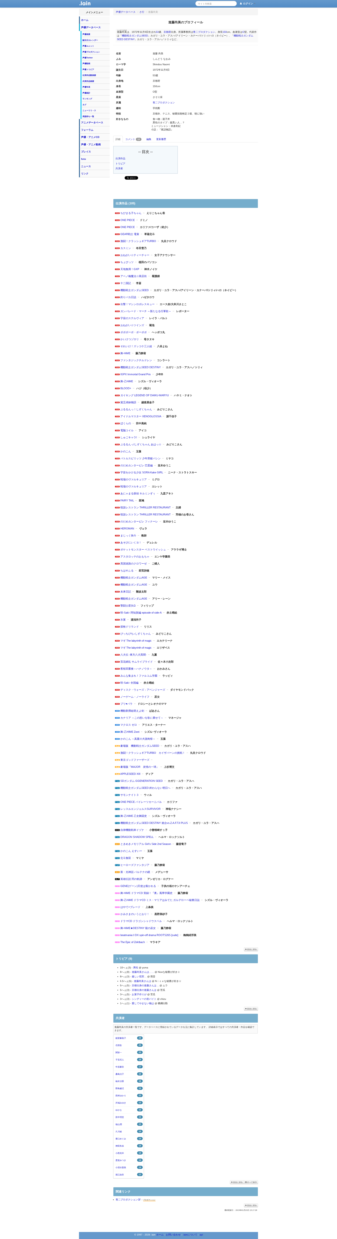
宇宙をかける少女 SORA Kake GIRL (141, 472)
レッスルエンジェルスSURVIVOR (140, 808)
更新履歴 (161, 139)
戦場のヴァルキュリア (133, 479)
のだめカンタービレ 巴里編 (136, 465)
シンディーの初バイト (144, 999)
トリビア (120, 163)
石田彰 (128, 1045)
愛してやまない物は (143, 1003)
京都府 (167, 31)
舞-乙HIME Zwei (129, 731)
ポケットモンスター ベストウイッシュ (143, 549)
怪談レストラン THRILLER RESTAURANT (145, 507)
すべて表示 (252, 1182)
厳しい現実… (139, 976)
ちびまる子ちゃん (130, 213)
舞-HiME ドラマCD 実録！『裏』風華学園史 (146, 892)
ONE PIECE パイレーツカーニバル (141, 801)
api (201, 1234)
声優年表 (86, 87)
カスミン (125, 248)
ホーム (84, 20)
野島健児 (128, 1088)
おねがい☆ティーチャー (134, 255)
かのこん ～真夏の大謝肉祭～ (137, 738)
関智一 (128, 1052)
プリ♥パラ (126, 703)
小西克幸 (128, 1153)
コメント (132, 139)
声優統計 (86, 93)
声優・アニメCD (90, 137)
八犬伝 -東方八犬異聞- (133, 654)
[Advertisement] (94, 231)
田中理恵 (128, 1117)
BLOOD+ (125, 388)
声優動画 (86, 63)
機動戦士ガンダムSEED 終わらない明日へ (145, 787)
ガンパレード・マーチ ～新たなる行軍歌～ (145, 311)
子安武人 (128, 1059)
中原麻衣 (128, 1067)
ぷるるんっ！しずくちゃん (136, 409)
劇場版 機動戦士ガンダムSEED (139, 745)
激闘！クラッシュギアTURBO (138, 241)
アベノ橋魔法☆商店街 (133, 276)
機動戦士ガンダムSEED (135, 35)
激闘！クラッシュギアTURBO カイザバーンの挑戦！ (152, 752)
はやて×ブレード (130, 907)
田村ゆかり (128, 1095)
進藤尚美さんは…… (143, 972)
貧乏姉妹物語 (128, 402)
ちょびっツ (127, 262)
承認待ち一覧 (88, 116)
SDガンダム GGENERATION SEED (141, 780)
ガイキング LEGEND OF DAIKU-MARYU (144, 395)
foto (83, 159)
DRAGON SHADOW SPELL (136, 836)
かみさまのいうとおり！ (134, 914)
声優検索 (86, 34)
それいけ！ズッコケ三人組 (136, 346)
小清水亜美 (128, 1167)
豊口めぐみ (128, 1138)
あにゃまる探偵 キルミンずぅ (137, 493)
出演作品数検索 (89, 75)
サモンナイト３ (129, 794)
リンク (84, 173)
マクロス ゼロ (128, 724)
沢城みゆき (128, 1102)
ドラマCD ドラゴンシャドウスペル (141, 921)
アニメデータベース (92, 122)
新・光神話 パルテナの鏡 (135, 871)
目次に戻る (252, 949)
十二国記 (125, 283)
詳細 (117, 139)
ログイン (248, 3)
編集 (148, 139)
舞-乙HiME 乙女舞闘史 (133, 815)
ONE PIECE (127, 220)
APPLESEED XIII (130, 773)
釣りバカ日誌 (128, 297)
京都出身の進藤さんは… (145, 985)
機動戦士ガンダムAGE (133, 577)
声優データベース (91, 27)
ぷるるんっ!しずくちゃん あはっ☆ (140, 444)
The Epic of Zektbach (132, 942)
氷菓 (123, 619)
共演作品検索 (88, 81)
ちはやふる (127, 570)
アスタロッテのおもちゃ (134, 556)
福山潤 (128, 1124)
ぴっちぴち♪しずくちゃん (135, 633)
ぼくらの (125, 423)
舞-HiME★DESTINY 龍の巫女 (138, 928)
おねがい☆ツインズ (132, 325)
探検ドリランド (129, 626)
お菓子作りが (139, 994)
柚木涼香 (128, 1081)
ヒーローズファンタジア (134, 864)
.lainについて (190, 1234)
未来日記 (125, 591)
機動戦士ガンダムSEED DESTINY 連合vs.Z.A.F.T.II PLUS (154, 822)
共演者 (119, 168)
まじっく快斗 (128, 535)
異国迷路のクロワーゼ (133, 563)
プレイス (86, 151)
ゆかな (128, 1110)
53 (157, 31)
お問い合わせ (173, 1234)
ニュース (86, 166)
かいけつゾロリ (129, 339)
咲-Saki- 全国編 (129, 682)
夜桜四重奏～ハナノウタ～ (136, 668)
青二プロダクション (204, 31)
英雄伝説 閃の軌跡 (131, 878)
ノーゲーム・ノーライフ (134, 696)
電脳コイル (127, 430)
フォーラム (87, 129)
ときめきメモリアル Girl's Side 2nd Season (145, 843)
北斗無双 (125, 857)
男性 (135, 967)
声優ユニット (88, 46)
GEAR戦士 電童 (129, 234)
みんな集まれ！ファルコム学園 (138, 675)
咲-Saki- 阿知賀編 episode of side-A (140, 612)
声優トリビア (88, 69)
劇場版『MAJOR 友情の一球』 (139, 766)
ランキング (87, 99)
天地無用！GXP (129, 269)
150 (225, 31)
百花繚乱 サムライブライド (136, 661)
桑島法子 (128, 1074)
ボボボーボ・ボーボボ (133, 332)
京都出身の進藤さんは (144, 990)
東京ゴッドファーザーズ (134, 759)
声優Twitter (87, 58)
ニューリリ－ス (89, 110)
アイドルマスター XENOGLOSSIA (140, 416)
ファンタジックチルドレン (136, 360)
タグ (84, 105)
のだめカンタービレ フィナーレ (139, 521)
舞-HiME (125, 353)
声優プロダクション (91, 52)
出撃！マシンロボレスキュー (137, 304)
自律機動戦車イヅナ (132, 829)
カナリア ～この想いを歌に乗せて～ (141, 717)
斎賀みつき (128, 1160)
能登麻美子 (128, 1038)
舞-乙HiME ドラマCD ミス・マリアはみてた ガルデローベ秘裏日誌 (160, 899)
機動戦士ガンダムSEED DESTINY (140, 367)
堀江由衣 (128, 1174)
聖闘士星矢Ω (128, 605)
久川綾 (128, 1131)
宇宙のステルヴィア (132, 318)
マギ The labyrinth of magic (136, 640)
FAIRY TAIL (127, 500)
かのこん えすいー (131, 850)
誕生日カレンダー (90, 40)
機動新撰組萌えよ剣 (132, 710)
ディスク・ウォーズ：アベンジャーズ (142, 689)
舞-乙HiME (126, 381)
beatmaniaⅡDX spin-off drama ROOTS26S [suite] (149, 935)
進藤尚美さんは (142, 981)
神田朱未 (128, 1146)
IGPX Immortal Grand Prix (135, 374)
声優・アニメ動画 (91, 144)
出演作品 (120, 158)
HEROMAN (127, 528)
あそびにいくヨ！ (130, 542)
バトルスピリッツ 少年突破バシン (140, 458)
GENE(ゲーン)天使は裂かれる (138, 885)
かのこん (125, 451)
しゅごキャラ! (128, 437)
